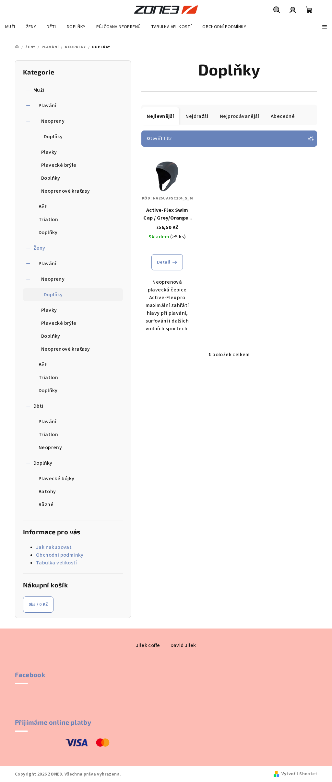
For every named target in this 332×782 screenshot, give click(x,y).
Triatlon (48, 219)
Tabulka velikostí (56, 562)
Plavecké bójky (57, 478)
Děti (38, 406)
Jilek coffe (148, 645)
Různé (46, 504)
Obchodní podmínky (60, 555)
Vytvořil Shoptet (299, 774)
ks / (38, 604)
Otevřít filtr (159, 138)
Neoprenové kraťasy (65, 191)
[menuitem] (10, 26)
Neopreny (53, 121)
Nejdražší (196, 116)
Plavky (49, 152)
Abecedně (283, 116)
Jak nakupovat (54, 547)
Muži (38, 90)
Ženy (39, 248)
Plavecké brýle (59, 165)
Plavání (47, 105)
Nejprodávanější (239, 116)
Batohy (47, 491)
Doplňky (53, 136)
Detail (163, 262)
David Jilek (183, 645)
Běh (43, 206)
